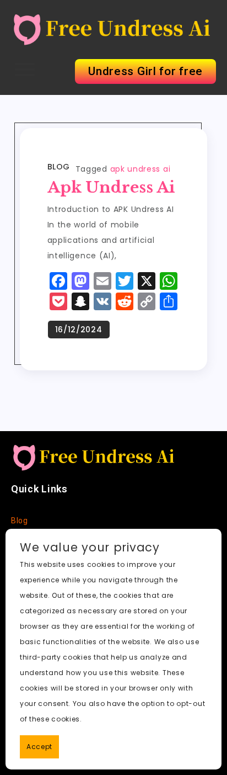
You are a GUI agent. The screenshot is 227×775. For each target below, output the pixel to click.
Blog (58, 166)
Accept (39, 746)
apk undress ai (140, 168)
